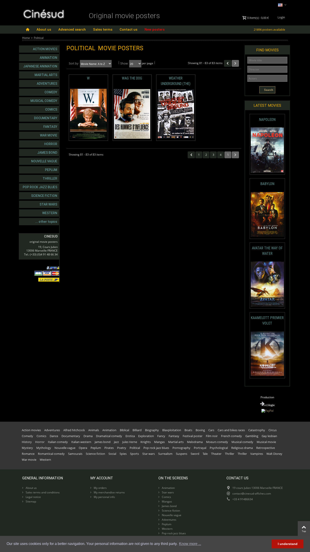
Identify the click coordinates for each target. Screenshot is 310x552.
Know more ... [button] (190, 544)
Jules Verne (129, 442)
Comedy (50, 92)
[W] (88, 114)
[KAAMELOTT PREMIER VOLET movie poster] (267, 354)
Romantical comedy (51, 454)
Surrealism (165, 454)
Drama (88, 436)
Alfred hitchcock (74, 430)
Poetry (121, 448)
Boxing (200, 430)
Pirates (109, 448)
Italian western (81, 442)
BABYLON (267, 184)
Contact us (128, 29)
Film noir (212, 436)
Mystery (27, 448)
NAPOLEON (267, 119)
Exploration (146, 436)
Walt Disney (274, 454)
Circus (272, 430)
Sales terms (102, 29)
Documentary (45, 118)
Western (49, 213)
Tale (205, 454)
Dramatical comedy (109, 436)
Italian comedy (58, 442)
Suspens (181, 454)
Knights (145, 442)
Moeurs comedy (217, 442)
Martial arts (45, 75)
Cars (211, 430)
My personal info (104, 497)
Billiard (137, 430)
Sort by (74, 63)
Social (112, 454)
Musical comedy (43, 101)
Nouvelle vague (44, 161)
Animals (93, 430)
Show (124, 63)
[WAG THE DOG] (132, 114)
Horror (50, 144)
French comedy (231, 436)
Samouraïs (75, 454)
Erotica (130, 436)
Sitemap (30, 501)
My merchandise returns (109, 492)
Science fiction (44, 196)
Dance (54, 436)
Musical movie (266, 442)
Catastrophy (256, 430)
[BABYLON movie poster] (267, 214)
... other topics (46, 221)
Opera (83, 448)
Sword (195, 454)
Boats (188, 430)
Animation (48, 57)
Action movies (45, 49)
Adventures (47, 83)
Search (268, 90)
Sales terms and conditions (42, 492)
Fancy (161, 436)
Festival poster (192, 436)
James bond (47, 152)
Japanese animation (40, 66)
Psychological (219, 448)
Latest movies (267, 105)
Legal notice (33, 497)
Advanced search (72, 29)
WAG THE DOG (132, 78)
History (27, 442)
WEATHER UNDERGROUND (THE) (175, 81)
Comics (51, 109)
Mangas (159, 442)
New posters (155, 29)
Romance (28, 454)
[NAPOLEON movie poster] (267, 150)
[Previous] (227, 63)
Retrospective (265, 448)
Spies (123, 454)
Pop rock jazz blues (40, 187)
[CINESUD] (43, 13)
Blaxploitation (171, 430)
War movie (48, 135)
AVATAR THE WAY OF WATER (267, 251)
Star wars (48, 204)
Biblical (124, 430)
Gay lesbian (269, 436)
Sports (134, 454)
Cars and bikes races (231, 430)
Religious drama (242, 448)
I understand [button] (288, 544)
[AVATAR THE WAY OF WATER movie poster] (267, 284)
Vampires (256, 454)
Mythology (43, 448)
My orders (100, 488)
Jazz (116, 442)
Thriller (50, 178)
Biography (152, 430)
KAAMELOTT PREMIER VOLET (267, 320)
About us (44, 29)
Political (135, 448)
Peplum (51, 170)
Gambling (251, 436)
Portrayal (200, 448)
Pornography (181, 448)
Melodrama (195, 442)
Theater (216, 454)
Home (26, 38)
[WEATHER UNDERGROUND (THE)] (175, 114)
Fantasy (50, 127)
